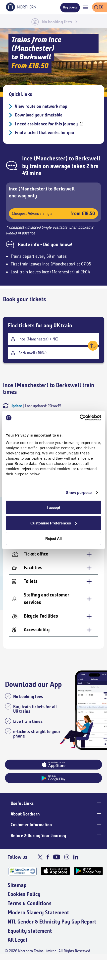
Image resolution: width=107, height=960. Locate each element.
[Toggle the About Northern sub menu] (98, 813)
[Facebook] (48, 856)
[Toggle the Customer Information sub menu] (98, 824)
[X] (40, 856)
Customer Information (31, 824)
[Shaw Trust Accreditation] (22, 871)
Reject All (53, 538)
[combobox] (53, 339)
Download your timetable (38, 115)
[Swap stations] (93, 346)
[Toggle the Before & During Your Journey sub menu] (98, 835)
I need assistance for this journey (46, 124)
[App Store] (55, 871)
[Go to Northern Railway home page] (21, 10)
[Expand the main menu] (85, 7)
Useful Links (22, 803)
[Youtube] (56, 856)
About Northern (25, 814)
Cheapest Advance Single (53, 213)
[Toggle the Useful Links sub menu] (98, 802)
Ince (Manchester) (45, 158)
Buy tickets (70, 7)
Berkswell (87, 158)
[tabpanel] (53, 593)
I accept (53, 507)
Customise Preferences (50, 523)
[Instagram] (66, 856)
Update (16, 406)
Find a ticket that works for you (44, 132)
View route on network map (41, 106)
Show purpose (79, 492)
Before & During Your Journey (38, 835)
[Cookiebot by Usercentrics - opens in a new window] (79, 417)
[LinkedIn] (75, 856)
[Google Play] (88, 871)
